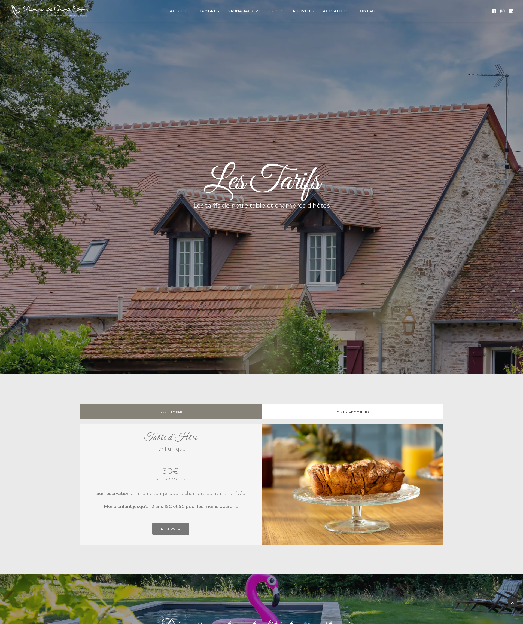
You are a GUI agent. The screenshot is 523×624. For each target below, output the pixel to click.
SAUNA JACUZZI (244, 11)
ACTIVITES (303, 11)
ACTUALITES (336, 11)
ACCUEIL (178, 11)
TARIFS (276, 11)
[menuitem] (178, 11)
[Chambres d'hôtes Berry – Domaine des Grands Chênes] (49, 11)
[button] (494, 11)
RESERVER (171, 529)
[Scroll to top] (512, 602)
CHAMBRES (207, 11)
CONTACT (367, 11)
